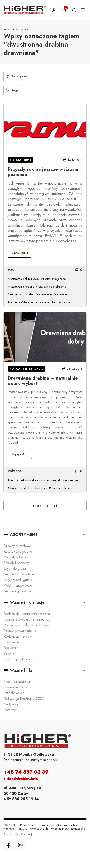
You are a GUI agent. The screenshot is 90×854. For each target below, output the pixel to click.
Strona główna (11, 30)
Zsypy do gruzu (15, 568)
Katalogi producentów (19, 659)
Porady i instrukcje (26, 369)
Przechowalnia (14, 693)
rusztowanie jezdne (54, 279)
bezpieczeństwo (19, 302)
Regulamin (11, 647)
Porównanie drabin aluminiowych (27, 625)
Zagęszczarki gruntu (18, 579)
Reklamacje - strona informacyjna (27, 613)
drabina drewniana (33, 480)
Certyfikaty (11, 704)
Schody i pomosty (16, 562)
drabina (65, 302)
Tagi (14, 90)
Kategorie (19, 76)
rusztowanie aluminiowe (24, 279)
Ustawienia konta (15, 687)
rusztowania (62, 294)
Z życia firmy (20, 160)
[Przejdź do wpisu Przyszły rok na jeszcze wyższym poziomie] (45, 128)
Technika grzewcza (17, 591)
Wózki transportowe (18, 585)
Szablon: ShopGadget (17, 834)
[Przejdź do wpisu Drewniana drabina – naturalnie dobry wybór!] (45, 337)
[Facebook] (8, 845)
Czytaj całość (20, 253)
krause (52, 480)
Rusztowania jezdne (18, 551)
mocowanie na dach (44, 302)
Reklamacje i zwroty (18, 636)
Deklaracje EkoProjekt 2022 (24, 698)
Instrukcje (10, 710)
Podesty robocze (16, 557)
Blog (27, 30)
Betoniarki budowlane (19, 574)
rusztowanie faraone (21, 287)
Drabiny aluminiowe (17, 545)
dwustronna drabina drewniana (28, 488)
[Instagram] (20, 845)
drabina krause (69, 480)
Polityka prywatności (18, 630)
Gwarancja (11, 642)
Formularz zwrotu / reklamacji (25, 619)
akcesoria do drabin (21, 294)
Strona (37, 505)
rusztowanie (44, 294)
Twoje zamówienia (17, 681)
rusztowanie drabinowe (52, 287)
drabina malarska (61, 488)
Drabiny (9, 653)
